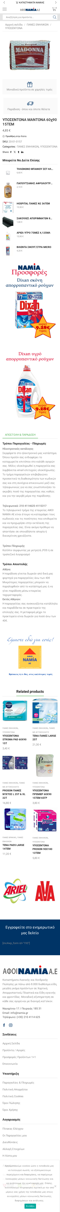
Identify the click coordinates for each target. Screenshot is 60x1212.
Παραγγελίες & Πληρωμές (18, 1082)
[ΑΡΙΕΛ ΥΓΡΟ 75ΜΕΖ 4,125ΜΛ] (7, 236)
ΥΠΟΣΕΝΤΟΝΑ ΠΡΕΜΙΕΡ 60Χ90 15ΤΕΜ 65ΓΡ (42, 794)
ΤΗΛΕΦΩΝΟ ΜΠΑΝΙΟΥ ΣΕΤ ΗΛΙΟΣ (35, 169)
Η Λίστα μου (9, 1155)
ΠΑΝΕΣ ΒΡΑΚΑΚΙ (9, 837)
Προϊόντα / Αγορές (13, 1050)
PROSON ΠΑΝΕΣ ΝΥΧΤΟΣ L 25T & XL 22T (13, 794)
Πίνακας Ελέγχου (12, 1128)
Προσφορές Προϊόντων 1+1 (19, 1057)
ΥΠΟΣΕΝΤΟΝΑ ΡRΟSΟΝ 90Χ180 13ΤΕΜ (42, 849)
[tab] (20, 434)
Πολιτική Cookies (12, 1096)
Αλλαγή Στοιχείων (13, 1149)
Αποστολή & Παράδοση (20, 434)
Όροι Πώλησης (11, 1103)
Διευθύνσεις (10, 1142)
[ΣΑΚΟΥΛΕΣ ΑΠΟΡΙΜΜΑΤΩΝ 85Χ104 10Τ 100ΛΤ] (7, 222)
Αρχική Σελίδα (11, 1043)
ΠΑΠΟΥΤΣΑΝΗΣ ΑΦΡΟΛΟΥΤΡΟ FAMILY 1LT (35, 183)
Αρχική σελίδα (13, 24)
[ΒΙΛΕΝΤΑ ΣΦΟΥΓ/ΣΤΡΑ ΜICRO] (7, 250)
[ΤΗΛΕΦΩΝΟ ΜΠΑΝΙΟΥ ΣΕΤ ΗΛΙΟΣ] (7, 172)
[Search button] (54, 17)
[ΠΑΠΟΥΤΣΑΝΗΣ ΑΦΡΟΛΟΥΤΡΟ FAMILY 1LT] (7, 190)
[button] (4, 2)
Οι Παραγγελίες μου (14, 1135)
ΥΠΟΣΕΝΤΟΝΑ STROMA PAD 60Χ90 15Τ (14, 739)
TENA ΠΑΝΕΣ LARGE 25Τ (44, 737)
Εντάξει (30, 1206)
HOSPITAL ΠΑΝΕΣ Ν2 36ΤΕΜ (33, 203)
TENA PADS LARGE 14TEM (13, 847)
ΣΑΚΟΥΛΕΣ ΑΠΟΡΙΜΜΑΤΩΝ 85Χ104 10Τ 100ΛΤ (35, 218)
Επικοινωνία (10, 1063)
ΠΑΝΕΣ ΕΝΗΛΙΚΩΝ (37, 24)
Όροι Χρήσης (10, 1109)
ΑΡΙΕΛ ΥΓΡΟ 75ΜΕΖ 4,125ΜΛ (33, 232)
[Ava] (45, 890)
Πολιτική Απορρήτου (15, 1089)
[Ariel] (15, 890)
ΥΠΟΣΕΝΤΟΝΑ (13, 28)
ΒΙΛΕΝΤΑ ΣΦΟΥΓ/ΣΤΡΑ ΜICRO (34, 247)
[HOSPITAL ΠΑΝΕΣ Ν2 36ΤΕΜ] (7, 207)
